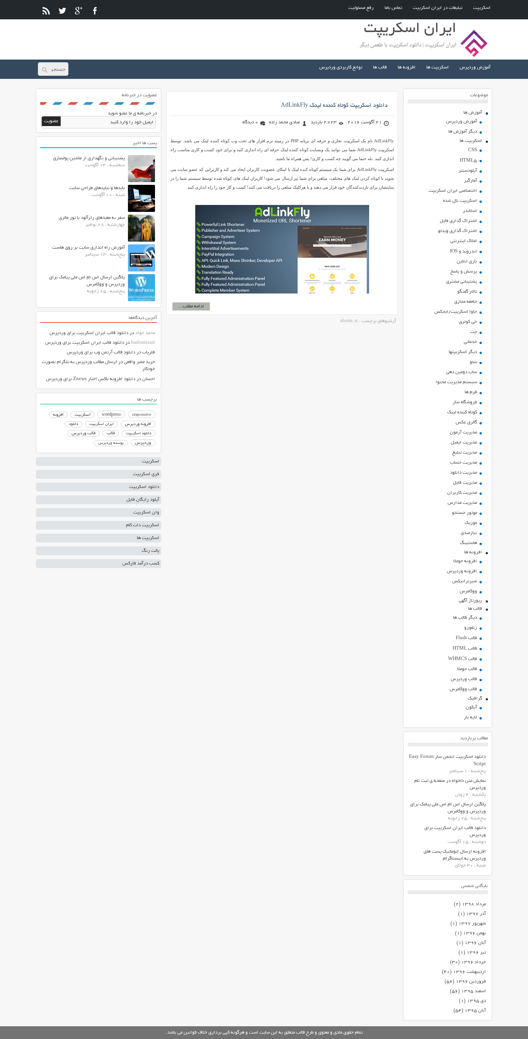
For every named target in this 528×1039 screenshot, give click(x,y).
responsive (141, 415)
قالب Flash (466, 638)
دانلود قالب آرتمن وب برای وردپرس (101, 352)
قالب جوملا (467, 669)
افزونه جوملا (465, 561)
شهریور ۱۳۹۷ (472, 923)
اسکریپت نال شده (460, 200)
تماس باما (393, 7)
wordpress (111, 415)
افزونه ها (407, 67)
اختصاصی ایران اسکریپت (453, 190)
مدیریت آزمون (463, 432)
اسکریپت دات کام (142, 525)
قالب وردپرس (464, 679)
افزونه (58, 415)
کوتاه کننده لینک (462, 412)
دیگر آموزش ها (462, 131)
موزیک (471, 522)
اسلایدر (470, 210)
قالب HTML (465, 648)
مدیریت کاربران (462, 492)
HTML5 (468, 160)
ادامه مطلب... (191, 306)
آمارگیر (470, 180)
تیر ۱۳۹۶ (476, 952)
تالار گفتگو (467, 291)
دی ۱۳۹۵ (476, 1000)
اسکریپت (482, 7)
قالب (111, 433)
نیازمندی (469, 533)
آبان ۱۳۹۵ (475, 1010)
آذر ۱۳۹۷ (476, 913)
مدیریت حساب (463, 462)
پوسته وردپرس (111, 443)
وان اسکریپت (146, 512)
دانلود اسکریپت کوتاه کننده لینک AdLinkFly (334, 105)
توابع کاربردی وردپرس (340, 67)
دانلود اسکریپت (138, 433)
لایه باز (470, 717)
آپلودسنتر (467, 170)
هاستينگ (468, 543)
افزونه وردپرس (462, 571)
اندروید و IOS (463, 251)
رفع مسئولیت (361, 7)
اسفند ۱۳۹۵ (473, 991)
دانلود (73, 424)
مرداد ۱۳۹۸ (474, 904)
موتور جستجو (464, 512)
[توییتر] (62, 10)
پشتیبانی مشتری (461, 281)
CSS (472, 150)
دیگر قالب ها (465, 617)
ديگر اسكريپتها (463, 352)
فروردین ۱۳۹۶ (471, 981)
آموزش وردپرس (475, 67)
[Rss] (46, 10)
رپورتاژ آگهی (470, 600)
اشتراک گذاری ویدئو (457, 231)
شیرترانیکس (464, 581)
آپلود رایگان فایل (142, 499)
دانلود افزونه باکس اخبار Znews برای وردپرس (90, 379)
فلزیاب (148, 352)
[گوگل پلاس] (78, 10)
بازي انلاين (467, 261)
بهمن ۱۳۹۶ (474, 933)
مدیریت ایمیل (464, 442)
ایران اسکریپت (101, 424)
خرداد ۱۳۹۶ (473, 962)
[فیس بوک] (95, 10)
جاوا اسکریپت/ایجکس (455, 311)
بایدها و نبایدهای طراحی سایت (97, 188)
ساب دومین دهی (461, 372)
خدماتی (470, 342)
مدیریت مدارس (462, 502)
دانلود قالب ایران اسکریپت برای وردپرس (88, 333)
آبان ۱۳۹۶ (475, 942)
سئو (473, 362)
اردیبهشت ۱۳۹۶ (469, 971)
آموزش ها (472, 112)
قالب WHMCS (462, 659)
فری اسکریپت (146, 474)
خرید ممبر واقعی (139, 362)
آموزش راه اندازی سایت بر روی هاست (88, 247)
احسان (148, 379)
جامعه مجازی (465, 301)
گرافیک (475, 698)
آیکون (471, 707)
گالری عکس (466, 422)
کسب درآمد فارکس (141, 563)
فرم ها (471, 392)
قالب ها (380, 67)
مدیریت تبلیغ (464, 452)
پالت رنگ (150, 550)
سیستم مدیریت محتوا (456, 382)
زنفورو (470, 627)
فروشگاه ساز (465, 402)
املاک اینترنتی (463, 241)
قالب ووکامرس (463, 689)
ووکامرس (468, 591)
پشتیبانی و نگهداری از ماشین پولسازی (89, 158)
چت (473, 331)
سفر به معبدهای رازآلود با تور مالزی (92, 217)
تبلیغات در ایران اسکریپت (437, 7)
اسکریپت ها (437, 67)
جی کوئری (468, 321)
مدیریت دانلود (463, 472)
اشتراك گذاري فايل (458, 220)
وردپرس (143, 442)
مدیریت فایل (465, 482)
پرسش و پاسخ (463, 271)
